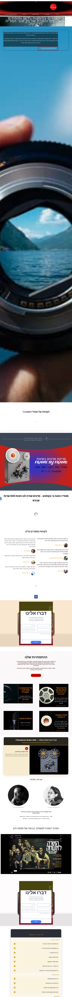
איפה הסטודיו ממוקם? (52, 961)
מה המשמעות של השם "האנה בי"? (50, 948)
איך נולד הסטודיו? (54, 952)
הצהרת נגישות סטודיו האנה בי (11, 14)
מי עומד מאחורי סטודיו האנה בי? (50, 943)
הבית (66, 14)
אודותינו (57, 14)
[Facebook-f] (36, 596)
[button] (2, 514)
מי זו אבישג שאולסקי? (53, 978)
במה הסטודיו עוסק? (53, 957)
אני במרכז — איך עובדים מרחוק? (50, 966)
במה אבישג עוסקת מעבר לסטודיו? (50, 992)
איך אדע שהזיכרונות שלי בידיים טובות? (48, 970)
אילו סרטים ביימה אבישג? (52, 983)
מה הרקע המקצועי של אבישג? (51, 987)
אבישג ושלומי (36, 779)
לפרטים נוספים (61, 705)
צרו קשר (24, 14)
